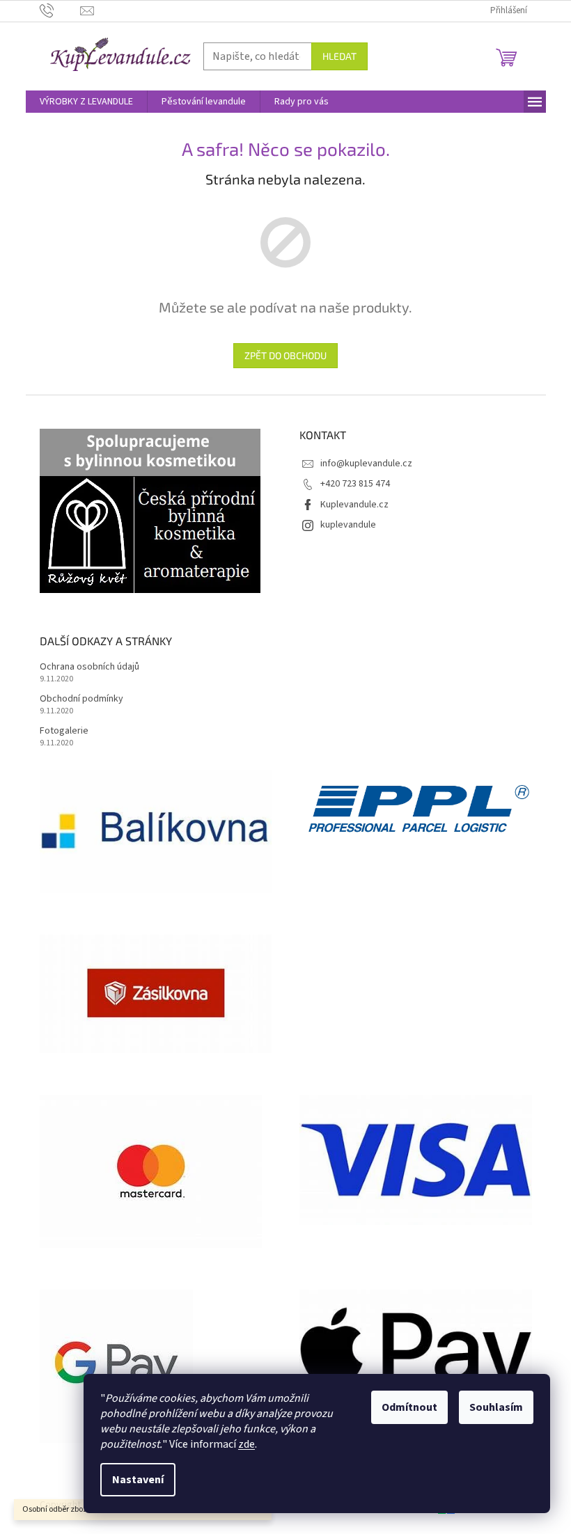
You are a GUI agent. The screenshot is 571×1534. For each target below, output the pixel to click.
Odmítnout (409, 1407)
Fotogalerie (64, 731)
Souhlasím (496, 1407)
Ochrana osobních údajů (89, 667)
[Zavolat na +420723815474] (60, 10)
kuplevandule (348, 525)
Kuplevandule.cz (354, 505)
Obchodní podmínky (81, 699)
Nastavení (138, 1479)
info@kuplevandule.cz (366, 464)
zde (246, 1444)
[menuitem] (86, 101)
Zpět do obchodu (285, 355)
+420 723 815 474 (355, 484)
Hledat (339, 56)
